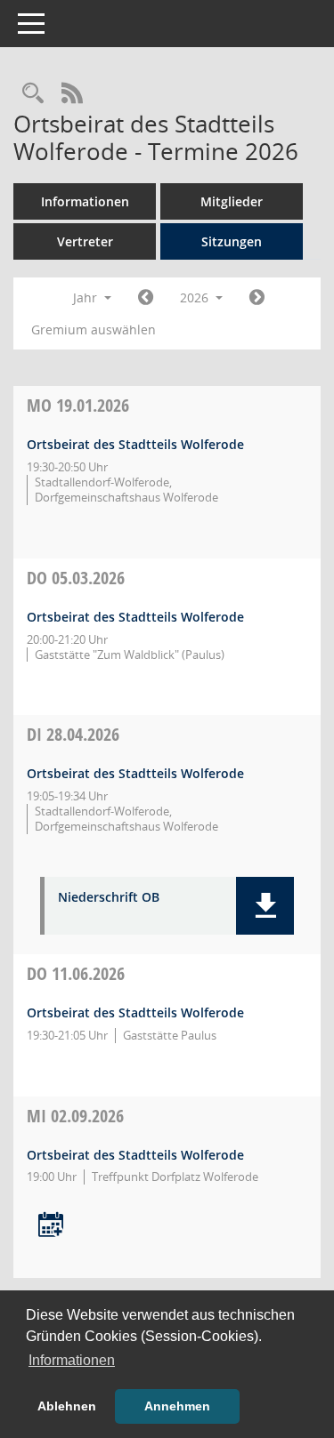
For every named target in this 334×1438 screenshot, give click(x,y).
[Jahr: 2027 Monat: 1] (257, 298)
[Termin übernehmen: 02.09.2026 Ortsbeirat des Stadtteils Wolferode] (51, 1226)
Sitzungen (231, 241)
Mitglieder (231, 201)
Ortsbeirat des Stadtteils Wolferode (135, 444)
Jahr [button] (87, 297)
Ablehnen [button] (66, 1406)
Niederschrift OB (108, 897)
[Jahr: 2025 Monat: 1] (146, 298)
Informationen (85, 201)
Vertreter (85, 241)
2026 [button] (196, 297)
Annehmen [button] (177, 1406)
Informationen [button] (72, 1360)
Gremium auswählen (93, 329)
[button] (265, 906)
